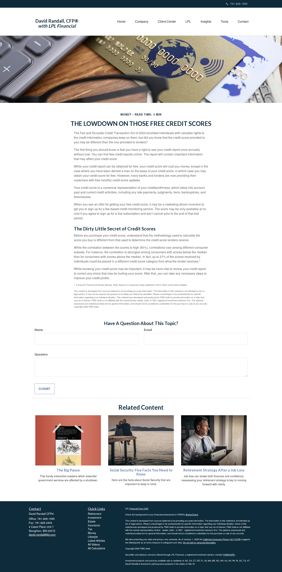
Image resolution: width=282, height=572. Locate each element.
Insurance (94, 525)
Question (41, 354)
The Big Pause (68, 470)
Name (39, 330)
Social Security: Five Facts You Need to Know (141, 472)
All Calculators (96, 548)
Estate (92, 521)
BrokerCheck (192, 514)
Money (92, 533)
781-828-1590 (238, 4)
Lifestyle (93, 537)
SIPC (232, 554)
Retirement (94, 514)
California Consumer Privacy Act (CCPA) (222, 539)
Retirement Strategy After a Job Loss (214, 470)
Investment (94, 517)
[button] (141, 21)
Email (148, 330)
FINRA (226, 554)
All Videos (94, 544)
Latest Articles (96, 540)
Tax (90, 529)
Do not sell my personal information (199, 542)
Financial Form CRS (138, 508)
